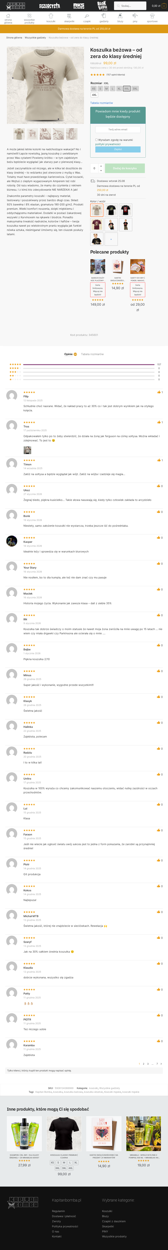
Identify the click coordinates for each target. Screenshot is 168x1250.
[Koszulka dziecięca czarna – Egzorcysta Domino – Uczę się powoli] (125, 224)
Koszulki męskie (112, 1091)
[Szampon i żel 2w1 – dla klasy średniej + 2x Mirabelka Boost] (24, 1133)
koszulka (58, 1091)
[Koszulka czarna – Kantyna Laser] (111, 210)
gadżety (104, 21)
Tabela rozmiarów (101, 103)
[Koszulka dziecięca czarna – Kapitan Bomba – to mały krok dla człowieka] (96, 239)
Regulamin (58, 1211)
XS (52, 1162)
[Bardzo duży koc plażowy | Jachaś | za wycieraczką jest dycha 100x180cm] (97, 266)
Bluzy (105, 1216)
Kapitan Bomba (43, 1091)
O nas (55, 1231)
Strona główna (14, 37)
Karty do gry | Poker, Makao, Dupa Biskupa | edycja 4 (138, 279)
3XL (64, 1168)
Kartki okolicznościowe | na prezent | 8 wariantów (117, 279)
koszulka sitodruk (93, 1091)
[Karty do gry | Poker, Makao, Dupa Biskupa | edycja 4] (137, 266)
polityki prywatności (108, 144)
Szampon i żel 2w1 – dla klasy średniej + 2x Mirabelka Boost (24, 1156)
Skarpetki (108, 1226)
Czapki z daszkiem (114, 1221)
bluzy (120, 21)
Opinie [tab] (68, 354)
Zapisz (118, 149)
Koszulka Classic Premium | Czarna (64, 1156)
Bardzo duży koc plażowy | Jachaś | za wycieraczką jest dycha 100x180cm (98, 279)
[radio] (93, 88)
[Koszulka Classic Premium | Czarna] (64, 1133)
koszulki (51, 21)
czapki (87, 21)
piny (135, 21)
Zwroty (56, 1221)
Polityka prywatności (65, 1226)
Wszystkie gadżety (35, 37)
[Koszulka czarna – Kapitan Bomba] (125, 210)
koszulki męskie (130, 1091)
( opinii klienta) (115, 74)
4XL (71, 1168)
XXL (57, 1168)
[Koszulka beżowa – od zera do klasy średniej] (96, 210)
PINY (105, 1231)
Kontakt (57, 1236)
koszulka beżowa (73, 1091)
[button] (45, 96)
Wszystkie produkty (114, 1236)
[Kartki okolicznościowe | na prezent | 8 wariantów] (117, 266)
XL (75, 1162)
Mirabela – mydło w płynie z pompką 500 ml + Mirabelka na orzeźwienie (143, 1156)
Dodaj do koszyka (125, 168)
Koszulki (107, 1211)
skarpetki (69, 21)
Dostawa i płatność (64, 1216)
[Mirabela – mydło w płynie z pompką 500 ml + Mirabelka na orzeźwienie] (143, 1133)
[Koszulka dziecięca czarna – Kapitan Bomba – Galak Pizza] (111, 224)
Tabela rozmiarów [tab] (92, 354)
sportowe (152, 21)
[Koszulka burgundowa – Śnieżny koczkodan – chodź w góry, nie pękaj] (96, 224)
